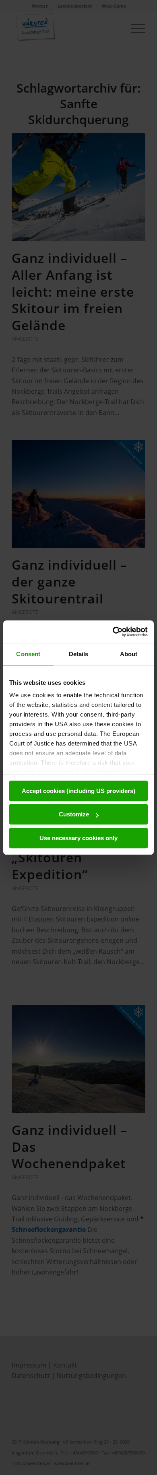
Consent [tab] (28, 654)
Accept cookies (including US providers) (78, 790)
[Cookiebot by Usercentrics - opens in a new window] (113, 631)
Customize (74, 814)
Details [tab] (79, 654)
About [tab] (129, 654)
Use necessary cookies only (78, 838)
